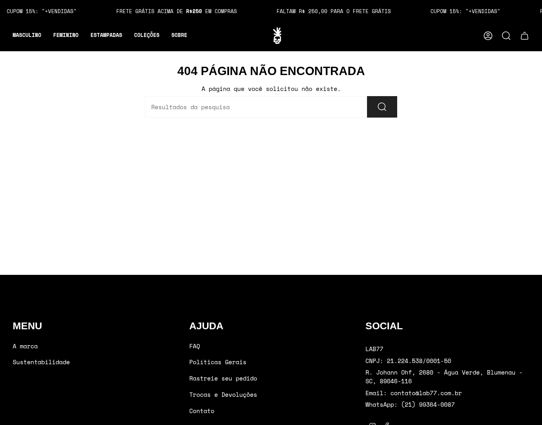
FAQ (194, 346)
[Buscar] (382, 107)
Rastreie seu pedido (223, 378)
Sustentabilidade (41, 361)
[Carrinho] (524, 35)
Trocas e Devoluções (223, 394)
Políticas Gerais (217, 361)
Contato (201, 410)
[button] (27, 35)
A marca (25, 346)
